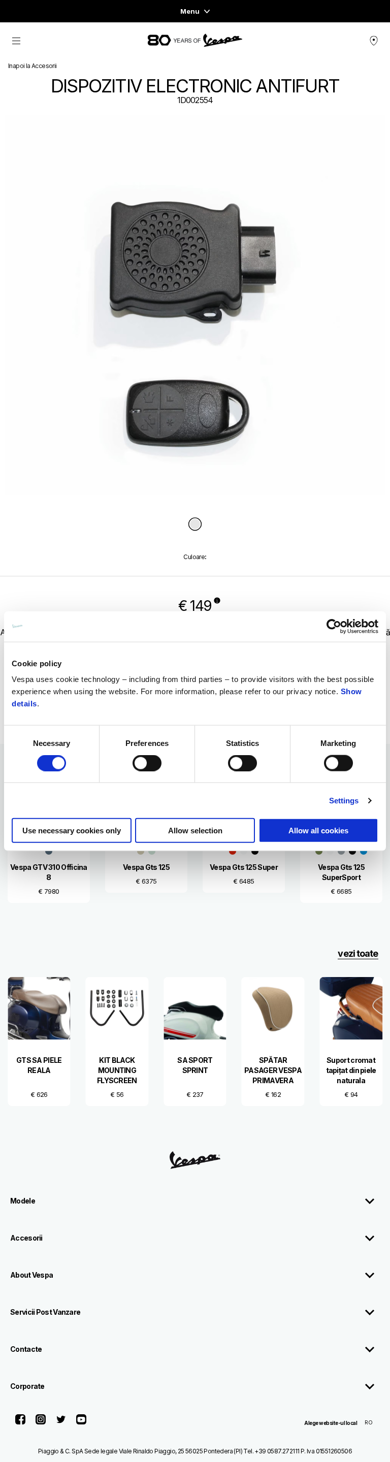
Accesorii (26, 1237)
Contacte (26, 1349)
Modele (22, 1200)
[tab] (195, 524)
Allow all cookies (318, 830)
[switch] (147, 763)
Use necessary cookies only (71, 830)
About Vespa (31, 1275)
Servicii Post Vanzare (45, 1312)
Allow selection (195, 830)
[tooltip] (195, 525)
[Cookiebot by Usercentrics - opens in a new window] (333, 626)
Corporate (27, 1386)
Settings (344, 800)
